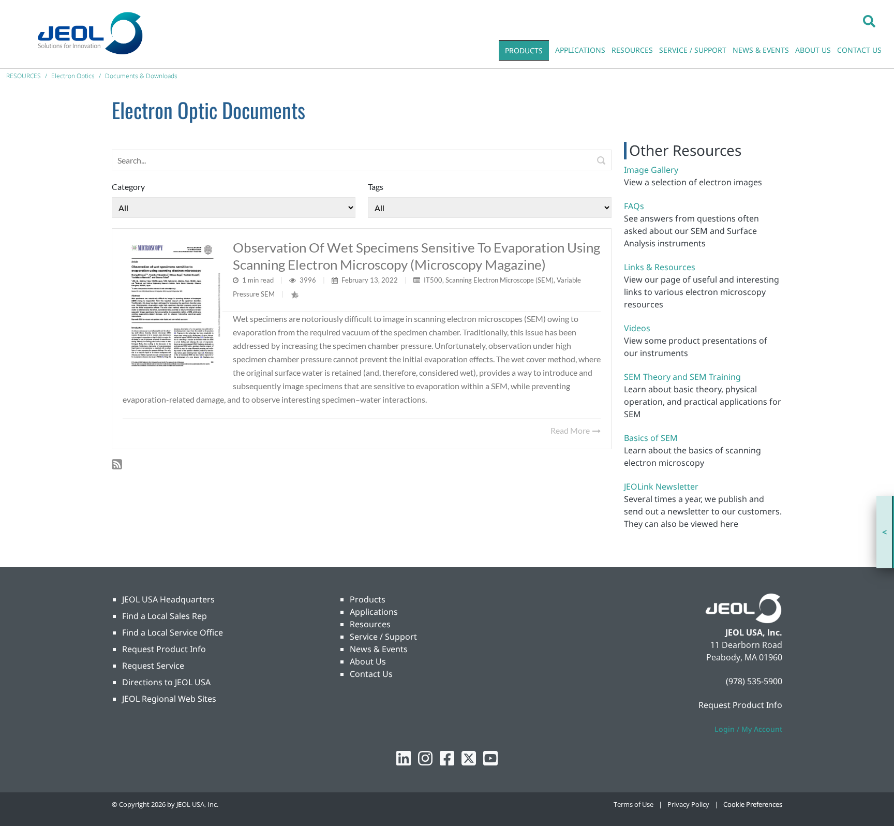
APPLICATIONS (580, 50)
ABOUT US (813, 50)
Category (128, 186)
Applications (374, 611)
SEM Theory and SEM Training (682, 376)
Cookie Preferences (752, 804)
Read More (570, 430)
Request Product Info (164, 649)
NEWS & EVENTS (761, 50)
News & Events (379, 649)
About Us (368, 661)
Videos (637, 328)
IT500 (433, 280)
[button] (869, 21)
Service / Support (383, 636)
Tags (375, 186)
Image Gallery (651, 169)
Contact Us (371, 674)
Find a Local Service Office (172, 632)
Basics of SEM (651, 438)
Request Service (153, 665)
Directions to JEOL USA (166, 682)
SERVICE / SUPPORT (692, 50)
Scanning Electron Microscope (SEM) (499, 280)
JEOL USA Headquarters (168, 599)
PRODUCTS (524, 50)
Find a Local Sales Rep (164, 616)
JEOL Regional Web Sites (169, 698)
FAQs (634, 206)
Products (367, 599)
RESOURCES (632, 50)
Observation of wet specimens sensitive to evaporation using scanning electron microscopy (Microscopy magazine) (416, 256)
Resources (370, 624)
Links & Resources (659, 267)
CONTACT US (859, 50)
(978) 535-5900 (754, 681)
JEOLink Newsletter (661, 486)
